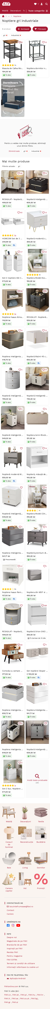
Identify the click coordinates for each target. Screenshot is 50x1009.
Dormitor (41, 868)
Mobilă (5, 11)
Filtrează (42, 29)
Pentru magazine (14, 956)
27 (21, 252)
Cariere (10, 914)
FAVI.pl (24, 995)
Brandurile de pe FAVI (17, 945)
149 (45, 605)
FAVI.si (15, 1002)
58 (21, 645)
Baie (9, 868)
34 (21, 291)
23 (46, 252)
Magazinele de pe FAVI (17, 941)
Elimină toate (14, 151)
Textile (41, 821)
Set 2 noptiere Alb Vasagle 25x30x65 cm (21, 278)
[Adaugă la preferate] (21, 448)
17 (46, 370)
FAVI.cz (7, 995)
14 (46, 448)
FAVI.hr (40, 995)
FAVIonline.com (11, 986)
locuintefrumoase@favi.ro (21, 906)
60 (21, 213)
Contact (10, 910)
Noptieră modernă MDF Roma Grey (18, 474)
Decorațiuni (15, 11)
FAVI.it (7, 998)
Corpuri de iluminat (9, 844)
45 (21, 173)
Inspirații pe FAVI (14, 948)
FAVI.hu (32, 995)
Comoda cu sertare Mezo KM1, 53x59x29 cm (23, 671)
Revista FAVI (12, 952)
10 (46, 42)
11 (46, 173)
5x (15, 235)
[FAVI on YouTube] (18, 925)
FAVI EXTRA (12, 960)
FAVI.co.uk (25, 998)
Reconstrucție (26, 842)
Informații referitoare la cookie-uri (23, 967)
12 (46, 331)
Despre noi (12, 937)
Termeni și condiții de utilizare (21, 963)
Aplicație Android (17, 978)
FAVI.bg (34, 998)
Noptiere (17, 16)
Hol (24, 888)
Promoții (41, 888)
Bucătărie (41, 842)
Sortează (25, 29)
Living (25, 868)
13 (46, 213)
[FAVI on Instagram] (13, 925)
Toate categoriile (36, 11)
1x (15, 785)
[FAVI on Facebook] (8, 925)
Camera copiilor (9, 889)
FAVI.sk (15, 995)
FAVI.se (15, 998)
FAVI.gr (7, 1002)
